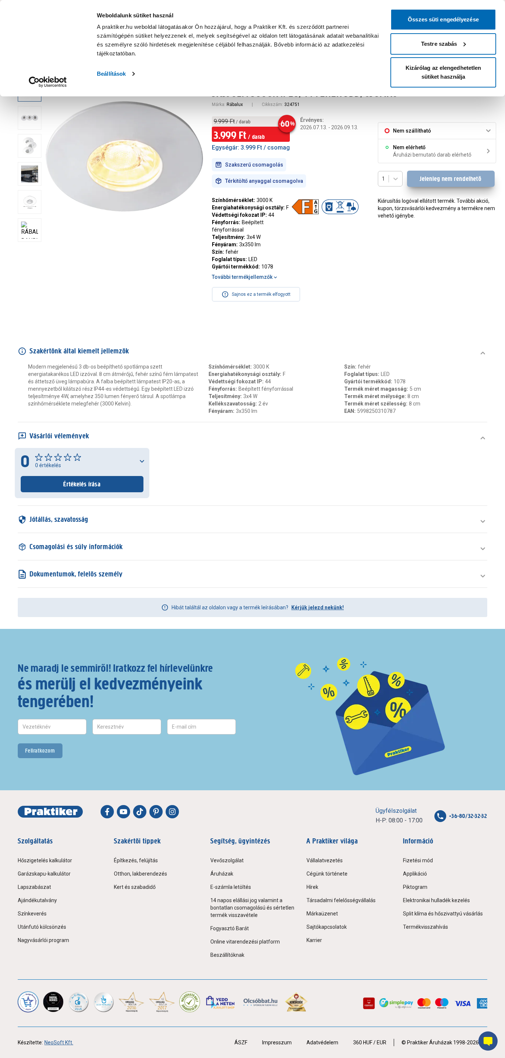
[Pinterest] (156, 811)
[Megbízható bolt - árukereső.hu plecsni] (189, 1002)
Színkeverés (32, 914)
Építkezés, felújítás (136, 860)
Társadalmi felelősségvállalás (341, 900)
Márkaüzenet (322, 914)
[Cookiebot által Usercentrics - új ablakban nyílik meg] (48, 82)
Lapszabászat (34, 887)
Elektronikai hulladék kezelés (436, 900)
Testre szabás (439, 44)
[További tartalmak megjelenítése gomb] (31, 249)
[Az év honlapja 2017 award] (162, 1002)
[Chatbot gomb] (488, 1041)
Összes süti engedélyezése (443, 19)
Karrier (314, 940)
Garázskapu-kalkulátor (44, 874)
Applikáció (415, 874)
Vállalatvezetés (324, 860)
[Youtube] (123, 811)
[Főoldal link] (50, 812)
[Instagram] (172, 811)
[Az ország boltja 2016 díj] (131, 1002)
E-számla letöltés (230, 887)
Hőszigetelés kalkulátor (45, 860)
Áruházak (221, 874)
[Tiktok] (139, 811)
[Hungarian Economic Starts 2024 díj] (28, 1002)
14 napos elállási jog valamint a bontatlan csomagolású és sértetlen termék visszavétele (252, 907)
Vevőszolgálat (227, 860)
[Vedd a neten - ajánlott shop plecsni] (220, 1002)
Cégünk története (327, 874)
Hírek (312, 887)
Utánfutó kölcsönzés (42, 927)
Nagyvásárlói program (43, 940)
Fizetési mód (418, 860)
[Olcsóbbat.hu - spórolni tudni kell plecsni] (261, 1002)
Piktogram (415, 887)
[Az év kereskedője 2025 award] (296, 1002)
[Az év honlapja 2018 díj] (78, 1002)
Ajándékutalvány (37, 900)
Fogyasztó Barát (229, 928)
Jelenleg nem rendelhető (451, 179)
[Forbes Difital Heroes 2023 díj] (53, 1002)
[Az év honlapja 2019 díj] (103, 1002)
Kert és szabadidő (135, 887)
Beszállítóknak (227, 955)
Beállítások (111, 74)
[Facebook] (107, 811)
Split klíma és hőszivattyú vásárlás (443, 914)
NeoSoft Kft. (58, 1042)
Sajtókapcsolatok (326, 927)
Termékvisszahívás (425, 927)
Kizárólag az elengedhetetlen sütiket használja (443, 72)
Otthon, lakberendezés (140, 874)
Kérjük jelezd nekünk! (317, 607)
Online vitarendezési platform (245, 942)
